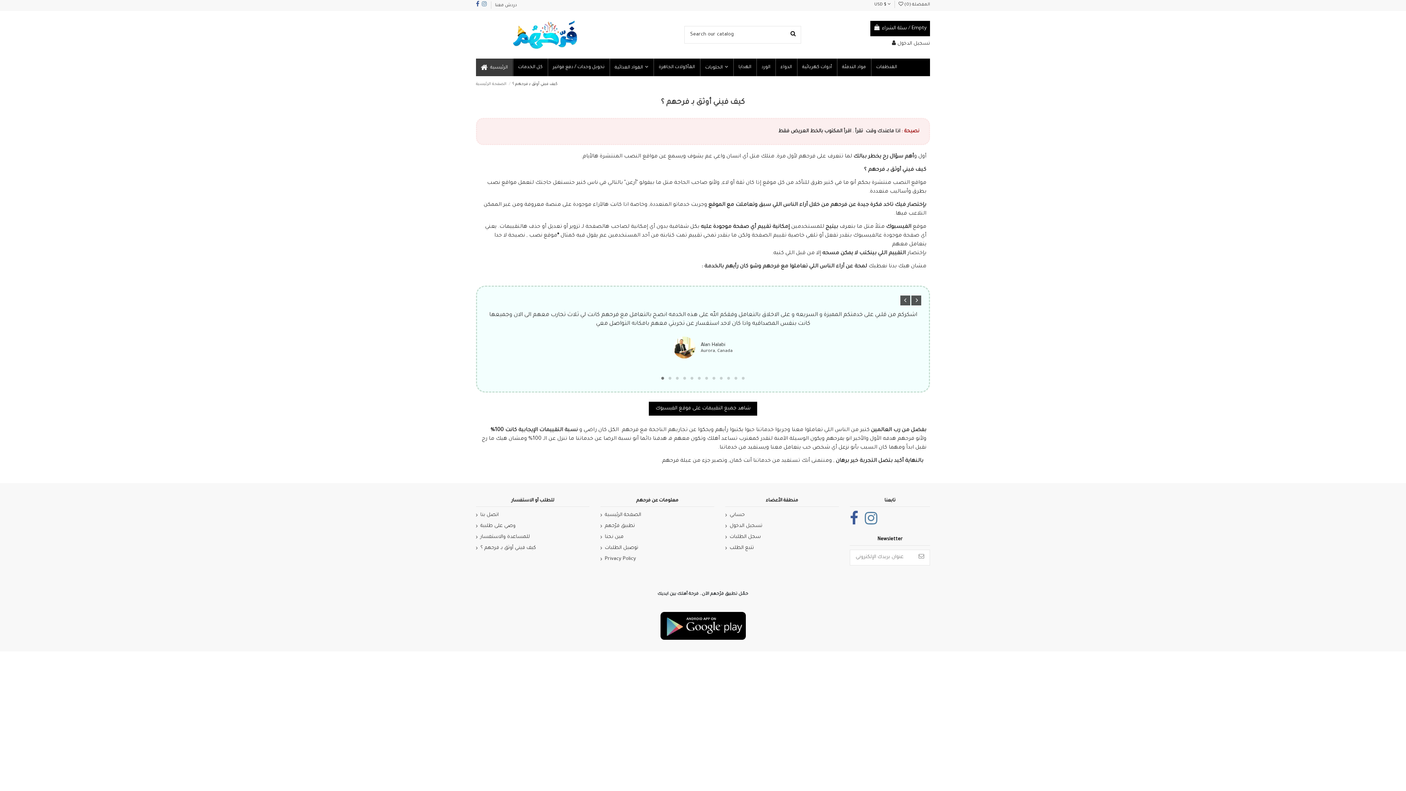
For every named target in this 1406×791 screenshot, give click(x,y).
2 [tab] (670, 378)
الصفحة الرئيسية (623, 515)
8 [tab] (714, 378)
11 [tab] (736, 378)
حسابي (737, 515)
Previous (905, 300)
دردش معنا (506, 5)
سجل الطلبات (745, 537)
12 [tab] (743, 378)
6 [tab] (699, 378)
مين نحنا (614, 537)
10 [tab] (728, 378)
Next (916, 300)
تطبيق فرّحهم (620, 526)
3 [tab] (677, 378)
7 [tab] (706, 378)
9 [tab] (721, 378)
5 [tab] (692, 378)
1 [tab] (662, 378)
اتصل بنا (489, 515)
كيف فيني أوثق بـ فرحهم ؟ (508, 548)
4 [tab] (684, 378)
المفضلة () (916, 5)
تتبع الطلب (742, 548)
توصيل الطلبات (621, 548)
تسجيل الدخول (746, 526)
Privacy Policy (620, 559)
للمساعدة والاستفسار (505, 537)
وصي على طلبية (498, 526)
